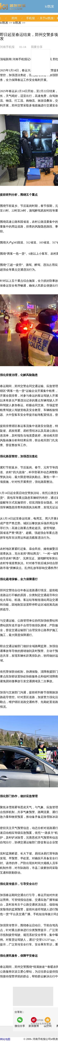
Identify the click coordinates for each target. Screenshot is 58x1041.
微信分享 (21, 1023)
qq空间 (48, 1026)
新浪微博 (34, 1026)
